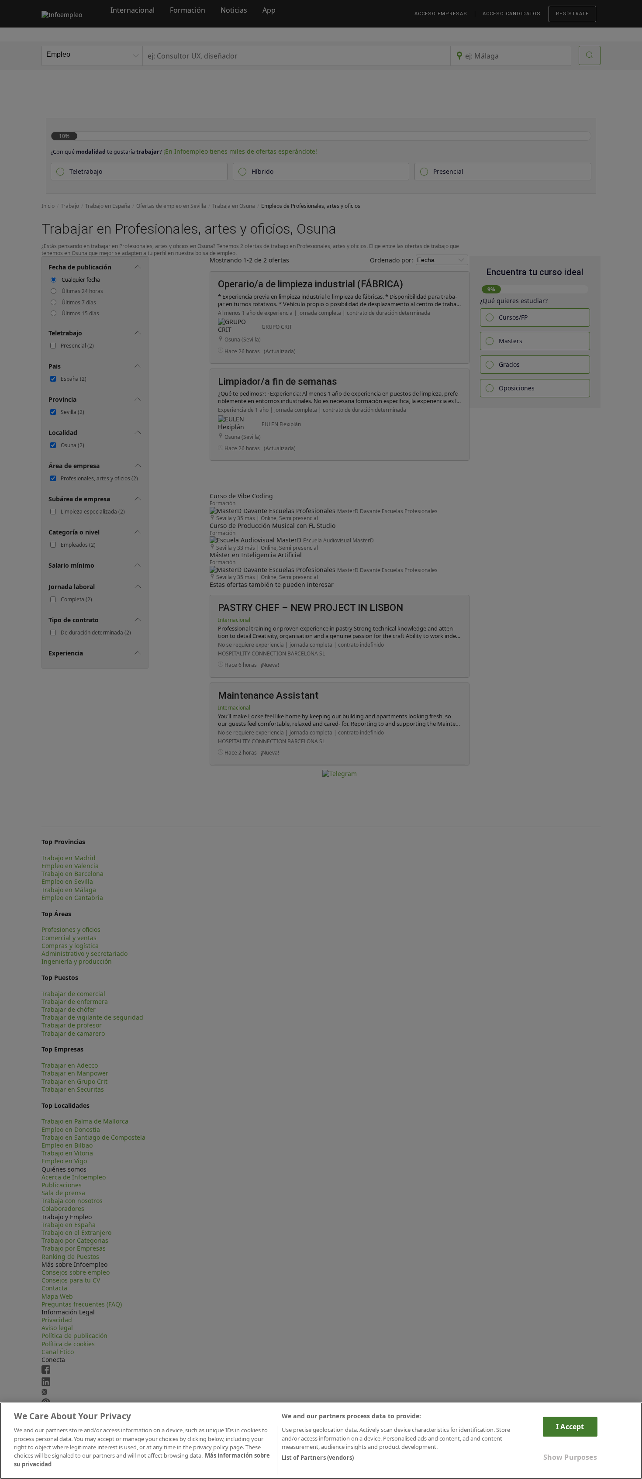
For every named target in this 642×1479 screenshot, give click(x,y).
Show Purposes (570, 1457)
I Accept (570, 1426)
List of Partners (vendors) (318, 1458)
